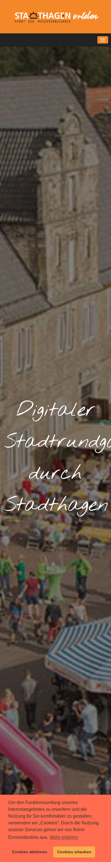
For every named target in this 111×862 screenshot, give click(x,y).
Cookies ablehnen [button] (29, 852)
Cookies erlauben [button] (74, 852)
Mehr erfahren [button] (64, 837)
